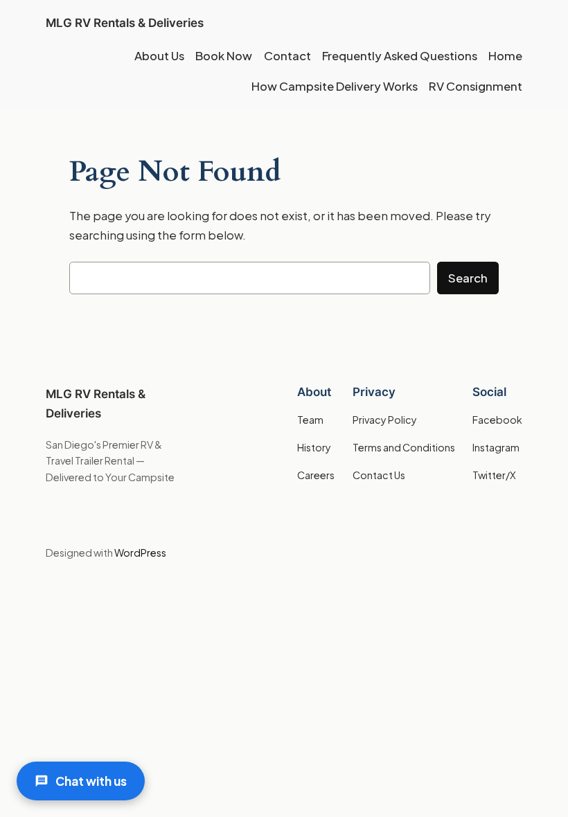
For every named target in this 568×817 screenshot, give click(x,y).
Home (505, 55)
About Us (159, 55)
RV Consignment (475, 86)
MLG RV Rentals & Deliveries (125, 23)
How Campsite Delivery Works (334, 86)
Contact (287, 55)
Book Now (223, 55)
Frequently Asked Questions (399, 55)
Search (468, 278)
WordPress (140, 552)
